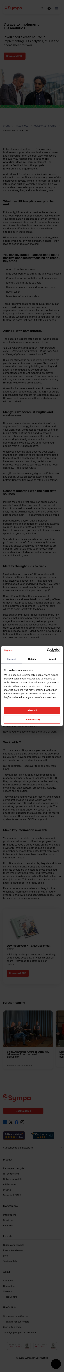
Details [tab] (32, 659)
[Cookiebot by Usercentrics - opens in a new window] (46, 650)
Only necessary (32, 719)
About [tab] (52, 659)
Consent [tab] (11, 659)
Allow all (32, 710)
